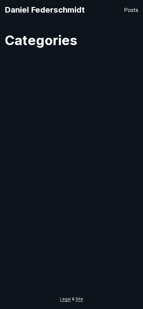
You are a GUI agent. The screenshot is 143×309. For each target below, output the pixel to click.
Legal (65, 298)
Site (79, 298)
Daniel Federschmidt (45, 10)
